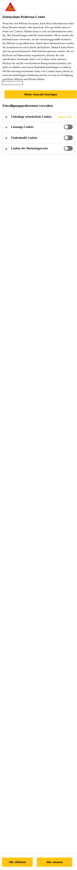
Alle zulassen (54, 862)
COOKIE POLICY (12, 83)
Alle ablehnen (17, 862)
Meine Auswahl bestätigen (40, 94)
